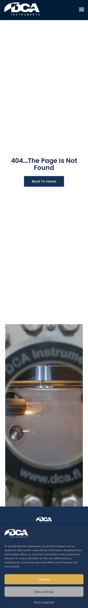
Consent (44, 579)
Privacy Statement (44, 602)
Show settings (44, 592)
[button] (81, 9)
